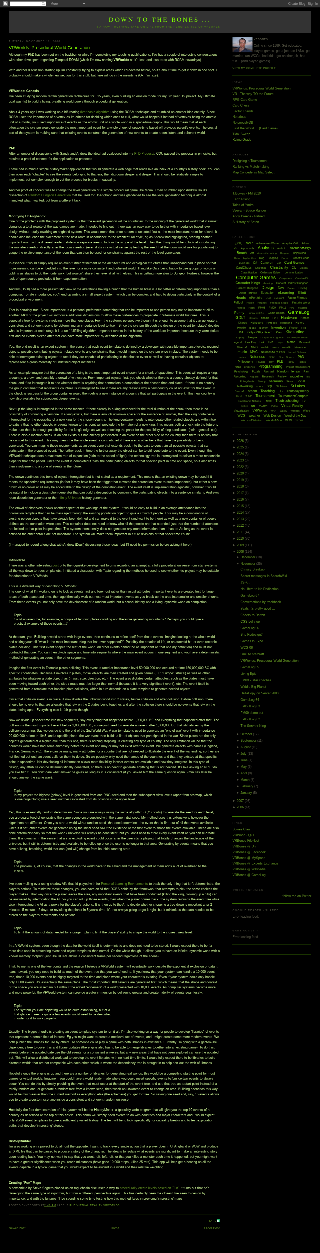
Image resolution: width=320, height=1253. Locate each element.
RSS (213, 1221)
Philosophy (245, 361)
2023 (241, 460)
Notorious (239, 117)
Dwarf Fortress (248, 292)
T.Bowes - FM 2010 (246, 193)
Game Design (276, 312)
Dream (291, 288)
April (244, 773)
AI (236, 248)
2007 (241, 801)
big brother (249, 258)
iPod (303, 327)
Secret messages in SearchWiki (263, 576)
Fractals (302, 307)
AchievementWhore (267, 243)
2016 (241, 499)
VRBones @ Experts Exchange (255, 863)
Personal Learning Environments (124, 884)
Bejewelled (299, 252)
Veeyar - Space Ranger (249, 210)
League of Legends (272, 337)
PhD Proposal (144, 153)
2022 (241, 467)
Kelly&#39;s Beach (259, 332)
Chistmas (260, 267)
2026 (241, 441)
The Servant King (253, 726)
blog (261, 257)
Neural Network (297, 352)
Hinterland (286, 322)
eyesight (279, 298)
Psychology (241, 371)
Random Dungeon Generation (49, 195)
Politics (302, 361)
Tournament (265, 396)
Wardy (283, 410)
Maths (291, 342)
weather (254, 415)
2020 (241, 473)
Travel (268, 400)
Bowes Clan (241, 829)
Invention (278, 327)
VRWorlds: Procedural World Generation (49, 47)
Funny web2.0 (256, 313)
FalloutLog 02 (250, 719)
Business (244, 262)
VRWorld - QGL (243, 835)
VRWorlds (111, 1205)
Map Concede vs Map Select (253, 172)
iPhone (293, 327)
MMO (254, 347)
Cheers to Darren (252, 615)
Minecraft (242, 347)
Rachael (269, 371)
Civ (294, 267)
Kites (279, 332)
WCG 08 (246, 647)
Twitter (244, 406)
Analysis (266, 247)
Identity (263, 327)
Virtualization (241, 410)
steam (252, 391)
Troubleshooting (287, 401)
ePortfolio (255, 298)
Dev (281, 288)
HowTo (241, 327)
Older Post (212, 1228)
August (246, 747)
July (244, 753)
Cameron (266, 262)
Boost (285, 258)
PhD (73, 1205)
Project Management (298, 366)
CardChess (244, 267)
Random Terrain (288, 371)
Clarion (304, 267)
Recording (240, 376)
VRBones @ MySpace (248, 858)
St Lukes (297, 386)
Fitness (241, 307)
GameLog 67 (249, 595)
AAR (249, 243)
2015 (241, 506)
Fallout (238, 302)
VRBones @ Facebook (249, 852)
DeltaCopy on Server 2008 (259, 693)
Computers (285, 278)
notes (243, 357)
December (248, 557)
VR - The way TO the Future (253, 94)
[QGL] (238, 243)
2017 (241, 493)
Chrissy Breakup (252, 569)
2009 (241, 545)
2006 (241, 807)
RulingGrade (247, 381)
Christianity (279, 267)
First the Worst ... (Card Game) (255, 128)
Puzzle (256, 371)
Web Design (272, 415)
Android (281, 248)
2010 (241, 538)
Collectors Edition (270, 272)
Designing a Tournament (250, 161)
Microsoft (304, 342)
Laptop (240, 337)
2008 (241, 551)
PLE (280, 361)
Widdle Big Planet (253, 687)
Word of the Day (295, 415)
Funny (239, 313)
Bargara (285, 253)
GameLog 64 (249, 700)
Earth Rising (241, 199)
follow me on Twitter (296, 896)
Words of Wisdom (251, 420)
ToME (249, 396)
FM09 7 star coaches (255, 680)
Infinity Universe (69, 498)
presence (249, 366)
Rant (306, 371)
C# (255, 262)
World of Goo (274, 420)
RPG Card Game (244, 100)
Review (282, 376)
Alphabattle (247, 248)
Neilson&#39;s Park (273, 351)
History (300, 322)
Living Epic (248, 674)
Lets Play (250, 342)
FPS (292, 307)
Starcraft (239, 391)
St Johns (281, 386)
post (55, 565)
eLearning (286, 293)
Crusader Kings (248, 283)
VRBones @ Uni (244, 846)
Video (274, 406)
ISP (241, 332)
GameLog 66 (249, 628)
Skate (289, 381)
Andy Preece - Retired (248, 216)
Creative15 (301, 278)
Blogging (273, 257)
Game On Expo (251, 641)
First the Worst (301, 302)
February (247, 786)
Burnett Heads (300, 257)
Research (268, 376)
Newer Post (17, 1228)
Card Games (294, 262)
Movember (300, 347)
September (248, 740)
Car (279, 262)
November (248, 563)
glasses (253, 318)
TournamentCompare (293, 396)
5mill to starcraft (252, 654)
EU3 (268, 298)
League (252, 337)
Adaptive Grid (290, 243)
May (244, 766)
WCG (241, 415)
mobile (265, 347)
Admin (305, 243)
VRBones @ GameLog (249, 875)
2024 (241, 454)
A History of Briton (245, 222)
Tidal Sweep (241, 134)
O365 (272, 357)
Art (252, 252)
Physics (260, 361)
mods (275, 347)
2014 (241, 512)
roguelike (296, 376)
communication (294, 272)
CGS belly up (250, 621)
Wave (306, 410)
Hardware (289, 317)
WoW (288, 420)
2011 (241, 532)
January (246, 793)
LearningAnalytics (297, 337)
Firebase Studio (279, 302)
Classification (249, 272)
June (244, 760)
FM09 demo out (251, 713)
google (265, 317)
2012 (241, 525)
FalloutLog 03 (250, 706)
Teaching (267, 391)
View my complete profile (254, 68)
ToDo (239, 396)
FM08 (261, 307)
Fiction (250, 302)
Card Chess (241, 105)
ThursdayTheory (298, 391)
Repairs (254, 376)
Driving (302, 288)
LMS (270, 342)
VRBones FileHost (245, 840)
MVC (254, 352)
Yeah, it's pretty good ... (257, 608)
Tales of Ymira (243, 205)
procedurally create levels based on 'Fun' (149, 1188)
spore (259, 386)
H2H (275, 318)
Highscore (256, 322)
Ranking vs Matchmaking (250, 166)
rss (308, 376)
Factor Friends (243, 111)
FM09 (272, 307)
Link (262, 342)
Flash (251, 307)
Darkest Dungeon (247, 288)
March (245, 780)
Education (267, 293)
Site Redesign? (251, 634)
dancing (268, 283)
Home (115, 1228)
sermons (276, 381)
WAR (273, 410)
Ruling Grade (241, 139)
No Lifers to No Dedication (259, 589)
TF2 (280, 391)
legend (238, 342)
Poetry (290, 361)
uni (253, 406)
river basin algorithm (95, 112)
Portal (237, 366)
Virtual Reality (89, 1205)
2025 (241, 447)
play (271, 361)
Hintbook (271, 322)
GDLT (240, 317)
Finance (262, 302)
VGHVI (263, 405)
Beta (237, 258)
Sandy (262, 381)
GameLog (299, 312)
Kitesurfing (295, 332)
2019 (241, 480)
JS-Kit (245, 582)
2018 (241, 486)
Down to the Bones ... (160, 19)
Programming (270, 366)
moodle (286, 347)
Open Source (286, 357)
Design (268, 287)
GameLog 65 (249, 667)
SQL (270, 386)
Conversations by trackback (260, 602)
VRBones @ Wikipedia (249, 869)
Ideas (252, 327)
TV (304, 400)
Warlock (295, 410)
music (242, 352)
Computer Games (256, 277)
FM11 (282, 307)
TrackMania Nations (249, 401)
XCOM (299, 420)
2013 (241, 519)
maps (280, 342)
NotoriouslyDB (242, 122)
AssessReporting (267, 253)
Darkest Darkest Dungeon (292, 282)
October (246, 734)
